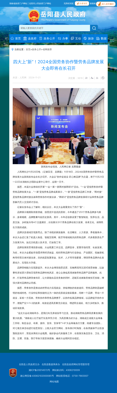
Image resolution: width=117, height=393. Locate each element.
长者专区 (83, 3)
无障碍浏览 (69, 3)
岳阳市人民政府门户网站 (40, 3)
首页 (28, 49)
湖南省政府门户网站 (18, 3)
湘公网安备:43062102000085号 (37, 375)
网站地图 (54, 381)
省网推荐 (47, 49)
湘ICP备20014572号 (39, 370)
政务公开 (36, 49)
